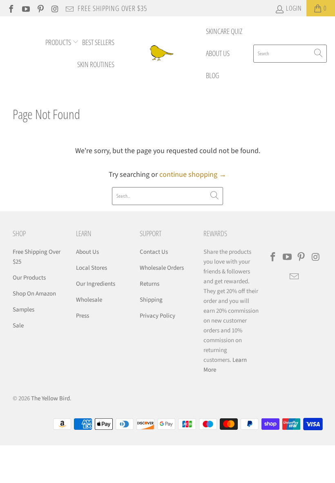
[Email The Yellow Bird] (69, 8)
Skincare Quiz (224, 31)
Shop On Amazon (34, 293)
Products (58, 42)
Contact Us (154, 252)
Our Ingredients (95, 284)
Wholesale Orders (162, 268)
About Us (218, 53)
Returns (149, 284)
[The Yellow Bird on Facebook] (10, 8)
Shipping (151, 300)
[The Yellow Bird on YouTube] (25, 8)
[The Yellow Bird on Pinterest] (40, 8)
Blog (212, 75)
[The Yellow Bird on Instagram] (54, 8)
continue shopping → (192, 174)
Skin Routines (95, 64)
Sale (18, 325)
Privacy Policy (157, 315)
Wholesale (89, 300)
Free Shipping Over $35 (112, 8)
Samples (23, 309)
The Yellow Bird (50, 398)
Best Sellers (98, 42)
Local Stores (91, 268)
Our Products (29, 277)
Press (82, 315)
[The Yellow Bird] (160, 53)
